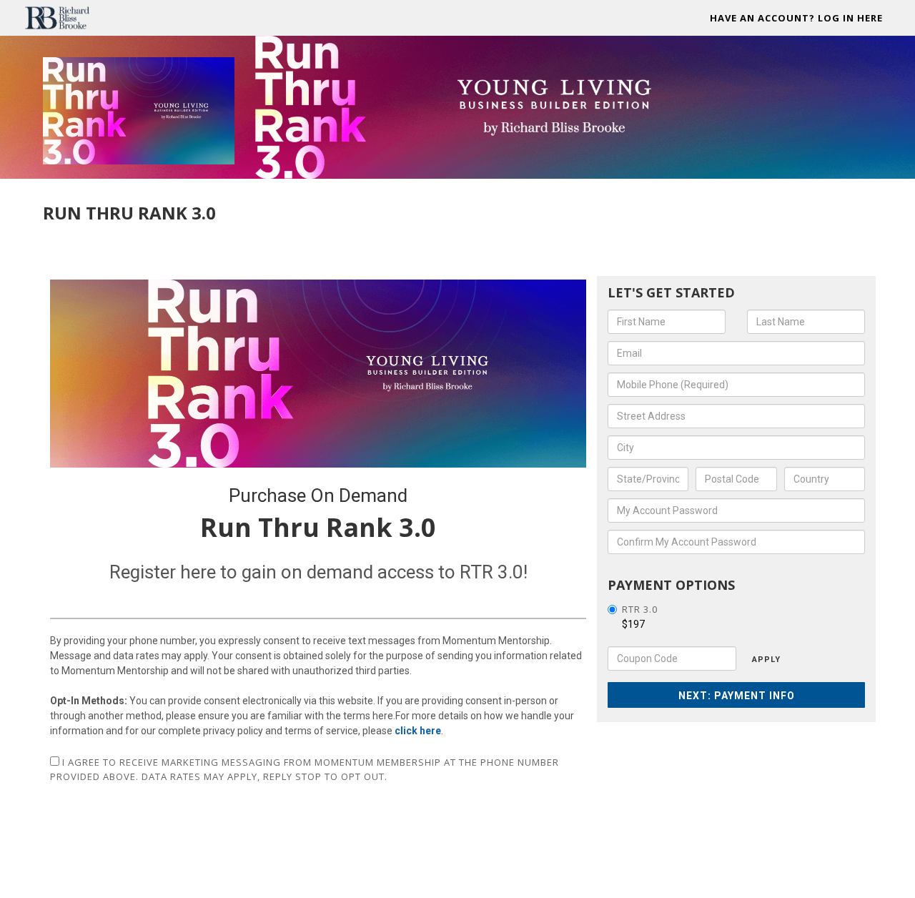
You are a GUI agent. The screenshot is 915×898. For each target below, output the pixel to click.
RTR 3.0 (640, 609)
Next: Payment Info (736, 695)
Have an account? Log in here (796, 17)
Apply (766, 659)
